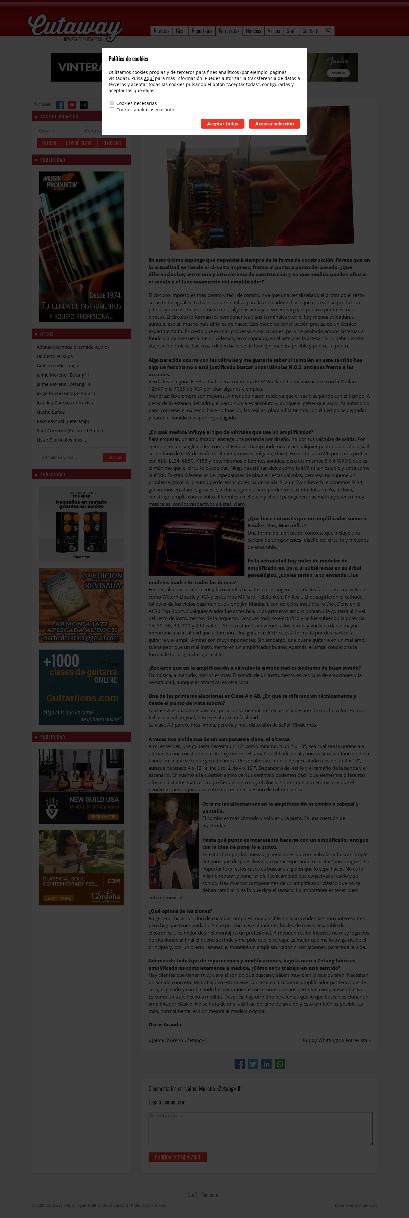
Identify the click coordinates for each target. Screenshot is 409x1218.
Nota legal (75, 1205)
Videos (274, 31)
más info (165, 110)
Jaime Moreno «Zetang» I (179, 1040)
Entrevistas (229, 31)
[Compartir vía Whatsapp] (280, 1064)
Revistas (161, 31)
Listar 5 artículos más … (62, 440)
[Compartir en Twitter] (253, 1064)
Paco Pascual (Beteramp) (63, 421)
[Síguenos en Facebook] (60, 105)
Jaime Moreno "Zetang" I (63, 375)
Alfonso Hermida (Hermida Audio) (73, 347)
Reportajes (202, 31)
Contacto (311, 31)
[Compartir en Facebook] (240, 1064)
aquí (149, 78)
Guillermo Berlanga (57, 365)
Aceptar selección (274, 124)
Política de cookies (148, 1205)
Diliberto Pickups (55, 356)
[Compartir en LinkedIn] (266, 1064)
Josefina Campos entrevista (66, 403)
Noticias (253, 31)
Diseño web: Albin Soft (356, 1205)
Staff (291, 31)
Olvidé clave (79, 143)
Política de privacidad (108, 1205)
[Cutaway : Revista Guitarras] (75, 28)
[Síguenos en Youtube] (72, 105)
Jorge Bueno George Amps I (66, 393)
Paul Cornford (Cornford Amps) (70, 430)
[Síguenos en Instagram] (84, 105)
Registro (111, 143)
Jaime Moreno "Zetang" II (63, 384)
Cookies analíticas (135, 110)
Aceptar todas (222, 124)
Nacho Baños (51, 412)
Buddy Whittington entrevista (335, 1040)
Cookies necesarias (136, 103)
